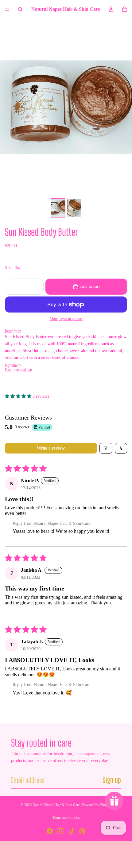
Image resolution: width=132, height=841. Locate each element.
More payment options (66, 319)
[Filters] (105, 448)
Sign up (112, 779)
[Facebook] (49, 831)
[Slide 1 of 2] (58, 208)
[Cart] (124, 9)
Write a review (51, 448)
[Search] (20, 9)
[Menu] (7, 9)
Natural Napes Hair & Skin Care (56, 805)
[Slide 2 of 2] (74, 208)
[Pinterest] (82, 831)
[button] (66, 331)
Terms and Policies (66, 817)
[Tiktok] (71, 831)
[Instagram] (60, 831)
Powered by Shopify (97, 805)
